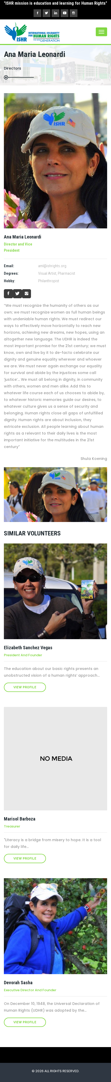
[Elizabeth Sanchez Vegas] (55, 591)
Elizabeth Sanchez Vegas (28, 647)
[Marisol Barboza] (55, 758)
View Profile (24, 687)
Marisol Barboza (19, 819)
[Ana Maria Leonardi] (55, 160)
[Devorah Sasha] (55, 926)
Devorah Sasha (18, 982)
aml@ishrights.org (52, 266)
